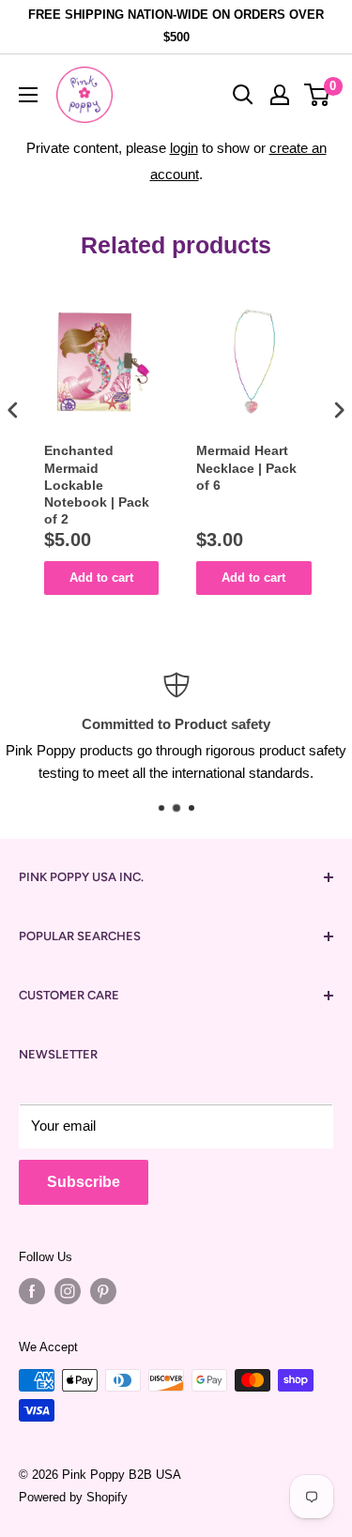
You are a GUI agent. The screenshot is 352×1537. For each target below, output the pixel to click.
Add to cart (101, 578)
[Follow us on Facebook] (32, 1291)
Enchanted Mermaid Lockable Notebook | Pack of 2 (96, 484)
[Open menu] (28, 94)
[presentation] (13, 409)
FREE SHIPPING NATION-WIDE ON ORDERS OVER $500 (176, 26)
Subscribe (83, 1182)
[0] (317, 95)
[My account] (279, 94)
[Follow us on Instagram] (67, 1291)
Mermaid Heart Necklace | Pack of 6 (246, 467)
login (184, 148)
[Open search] (243, 94)
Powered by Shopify (73, 1497)
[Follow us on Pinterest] (103, 1291)
